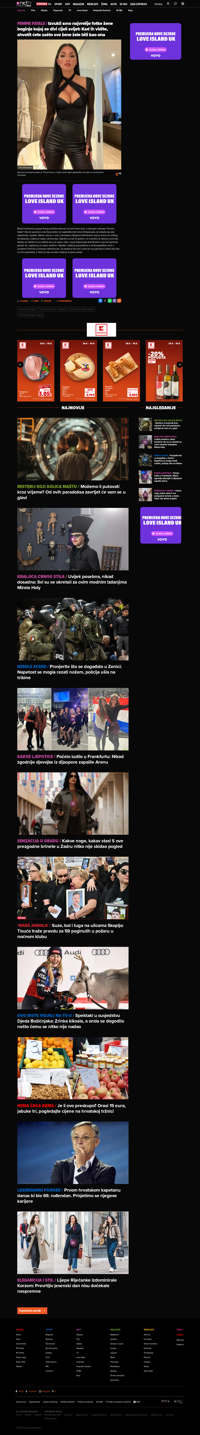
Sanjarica (180, 1344)
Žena (104, 4)
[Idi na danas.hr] (44, 4)
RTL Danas (20, 1348)
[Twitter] (105, 301)
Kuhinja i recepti (116, 1343)
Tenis (48, 1357)
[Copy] (119, 301)
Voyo (130, 10)
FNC (47, 1366)
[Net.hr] (179, 1402)
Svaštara (147, 1361)
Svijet (18, 1339)
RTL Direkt (20, 1352)
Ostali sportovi (51, 1361)
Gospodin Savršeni (102, 10)
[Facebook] (100, 301)
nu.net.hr (170, 1414)
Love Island (82, 10)
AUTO (113, 4)
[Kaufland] (100, 330)
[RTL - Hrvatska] (166, 1402)
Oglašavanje (34, 1401)
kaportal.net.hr (82, 1414)
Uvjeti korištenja (50, 1401)
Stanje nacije (21, 1357)
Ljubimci (113, 1352)
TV (70, 10)
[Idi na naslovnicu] (25, 7)
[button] (20, 365)
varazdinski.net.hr (99, 1414)
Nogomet (49, 1334)
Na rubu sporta (51, 1348)
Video (180, 1335)
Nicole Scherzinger (27, 309)
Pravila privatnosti (85, 1401)
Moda (112, 1357)
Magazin (78, 4)
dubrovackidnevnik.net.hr (136, 1414)
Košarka (49, 1352)
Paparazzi (58, 10)
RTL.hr (19, 1414)
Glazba (44, 10)
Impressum (21, 1401)
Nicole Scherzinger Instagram (53, 309)
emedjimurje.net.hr (53, 1414)
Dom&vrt (113, 1339)
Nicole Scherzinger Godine (82, 309)
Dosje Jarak (20, 1361)
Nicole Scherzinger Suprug (30, 314)
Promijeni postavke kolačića (118, 1401)
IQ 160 (123, 4)
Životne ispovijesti (117, 1375)
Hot (67, 4)
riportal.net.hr (116, 1414)
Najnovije (180, 1339)
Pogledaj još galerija (30, 1310)
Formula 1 (49, 1370)
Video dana (148, 1370)
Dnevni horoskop (150, 1343)
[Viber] (114, 301)
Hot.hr (47, 301)
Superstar (80, 1361)
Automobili (114, 1380)
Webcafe (92, 4)
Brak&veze (114, 1334)
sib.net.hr (68, 1414)
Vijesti (18, 1334)
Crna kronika (21, 1343)
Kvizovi (146, 1366)
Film (33, 10)
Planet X (147, 1357)
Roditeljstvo (115, 1366)
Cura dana (148, 1339)
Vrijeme (19, 1366)
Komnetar (147, 1348)
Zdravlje (113, 1370)
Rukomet (49, 1339)
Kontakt (99, 1401)
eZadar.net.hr (157, 1414)
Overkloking (148, 1352)
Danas (20, 1329)
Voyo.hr (38, 1414)
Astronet (147, 1334)
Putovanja (114, 1361)
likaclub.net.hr (51, 1418)
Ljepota (113, 1348)
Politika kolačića (67, 1401)
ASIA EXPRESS (138, 4)
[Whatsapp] (110, 301)
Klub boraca (50, 1343)
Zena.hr (28, 1414)
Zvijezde (21, 10)
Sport (58, 4)
